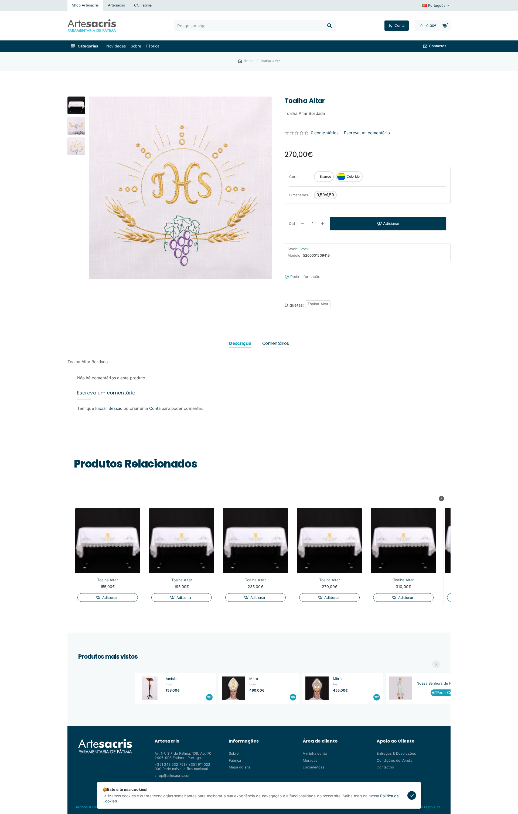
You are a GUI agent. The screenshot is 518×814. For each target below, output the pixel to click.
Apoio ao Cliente (396, 741)
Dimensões (298, 195)
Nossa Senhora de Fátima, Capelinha (440, 683)
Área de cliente (320, 741)
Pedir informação (305, 276)
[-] (302, 223)
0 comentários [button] (325, 132)
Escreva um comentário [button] (367, 132)
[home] (246, 61)
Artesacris (167, 741)
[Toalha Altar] (107, 540)
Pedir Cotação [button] (449, 692)
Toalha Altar (318, 304)
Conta (155, 408)
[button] (76, 99)
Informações (244, 741)
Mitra (253, 678)
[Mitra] (233, 688)
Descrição (240, 343)
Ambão (172, 678)
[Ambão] (149, 688)
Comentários (275, 343)
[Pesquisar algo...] (329, 25)
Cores (294, 176)
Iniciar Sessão (109, 408)
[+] (322, 223)
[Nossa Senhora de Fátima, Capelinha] (400, 688)
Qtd (292, 223)
